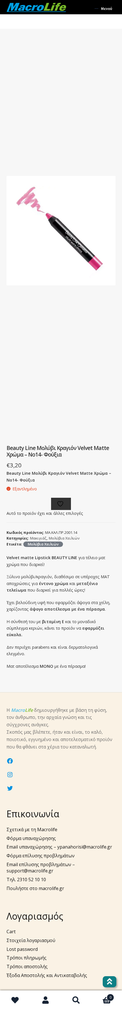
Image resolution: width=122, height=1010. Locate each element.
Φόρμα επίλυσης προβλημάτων (41, 856)
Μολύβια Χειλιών (64, 538)
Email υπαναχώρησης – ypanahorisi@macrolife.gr (59, 847)
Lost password (22, 949)
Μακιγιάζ (38, 538)
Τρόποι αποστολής (27, 966)
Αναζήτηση (76, 1000)
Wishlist (15, 1000)
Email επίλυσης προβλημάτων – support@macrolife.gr (41, 867)
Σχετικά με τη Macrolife (32, 829)
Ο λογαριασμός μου (46, 1000)
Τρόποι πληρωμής (27, 958)
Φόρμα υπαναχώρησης (31, 838)
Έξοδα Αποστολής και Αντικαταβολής (47, 975)
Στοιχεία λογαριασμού (31, 940)
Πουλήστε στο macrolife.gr (35, 888)
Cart (11, 931)
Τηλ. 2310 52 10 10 (26, 879)
